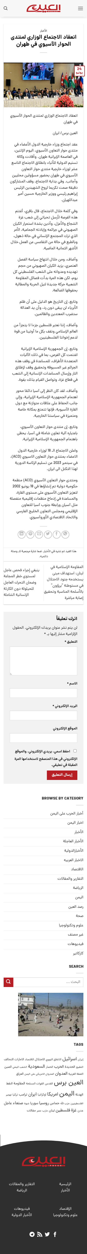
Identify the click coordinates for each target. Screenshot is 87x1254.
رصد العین (75, 907)
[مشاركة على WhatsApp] (65, 535)
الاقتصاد (77, 869)
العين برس (68, 1083)
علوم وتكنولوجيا (71, 926)
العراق (19, 1074)
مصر (39, 1111)
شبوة (26, 1104)
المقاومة (19, 1083)
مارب (45, 1111)
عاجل (8, 1103)
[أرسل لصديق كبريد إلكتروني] (39, 535)
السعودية (36, 1066)
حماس (54, 1103)
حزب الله (65, 1104)
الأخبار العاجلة (73, 841)
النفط (9, 1083)
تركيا (15, 1095)
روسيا (44, 1103)
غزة (74, 1110)
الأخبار (43, 31)
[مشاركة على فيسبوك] (57, 535)
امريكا (52, 1094)
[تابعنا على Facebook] (55, 1235)
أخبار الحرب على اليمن (66, 814)
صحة (79, 916)
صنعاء (18, 1103)
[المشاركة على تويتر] (48, 535)
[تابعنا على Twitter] (47, 1235)
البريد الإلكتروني (64, 706)
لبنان (52, 1110)
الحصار (49, 1067)
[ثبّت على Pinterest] (30, 535)
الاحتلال (40, 1059)
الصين (8, 1067)
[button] (80, 8)
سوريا (34, 1103)
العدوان (61, 1074)
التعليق (71, 642)
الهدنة (79, 1094)
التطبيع (79, 1067)
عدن (80, 1111)
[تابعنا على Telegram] (32, 1235)
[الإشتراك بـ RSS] (39, 1235)
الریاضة (78, 888)
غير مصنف (75, 935)
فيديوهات (75, 944)
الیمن (79, 898)
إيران (80, 1060)
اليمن (66, 1094)
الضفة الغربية (75, 1074)
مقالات (31, 1110)
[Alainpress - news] (43, 8)
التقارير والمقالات (70, 879)
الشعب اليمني (20, 1067)
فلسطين (63, 1110)
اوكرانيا (42, 1095)
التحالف (9, 1059)
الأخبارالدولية (73, 851)
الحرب (59, 1067)
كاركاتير (78, 954)
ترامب (23, 1094)
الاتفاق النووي (53, 1060)
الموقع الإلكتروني (65, 728)
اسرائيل (69, 1059)
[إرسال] (8, 982)
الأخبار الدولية (22, 1215)
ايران (32, 1094)
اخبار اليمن (75, 823)
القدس (49, 1083)
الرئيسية (65, 1184)
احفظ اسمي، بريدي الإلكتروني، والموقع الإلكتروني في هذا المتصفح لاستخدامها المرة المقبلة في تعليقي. (45, 758)
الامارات (19, 1059)
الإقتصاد (65, 1209)
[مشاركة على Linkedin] (22, 535)
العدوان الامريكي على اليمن (39, 1074)
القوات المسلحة (35, 1084)
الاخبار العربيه (73, 860)
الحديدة (70, 1067)
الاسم (72, 683)
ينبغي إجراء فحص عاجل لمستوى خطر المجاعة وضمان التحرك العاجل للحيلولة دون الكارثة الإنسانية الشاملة (21, 583)
